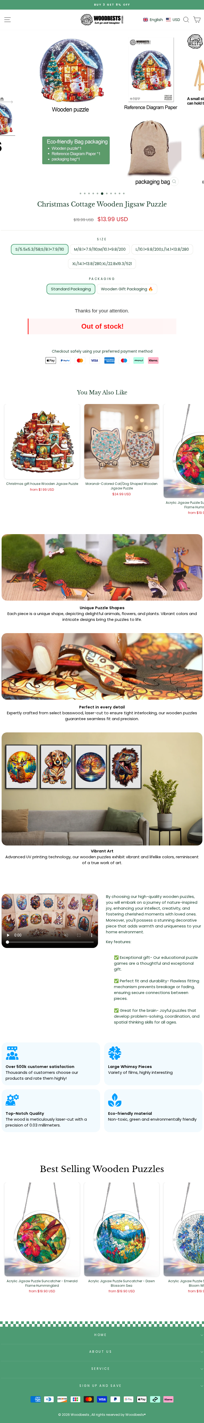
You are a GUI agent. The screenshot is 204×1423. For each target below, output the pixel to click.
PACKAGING (102, 279)
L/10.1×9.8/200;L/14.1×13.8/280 (162, 249)
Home (100, 1335)
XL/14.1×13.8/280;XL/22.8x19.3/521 (102, 263)
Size (102, 239)
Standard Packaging (71, 289)
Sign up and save (100, 1386)
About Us (100, 1352)
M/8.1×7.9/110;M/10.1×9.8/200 (100, 249)
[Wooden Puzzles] (102, 19)
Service (100, 1369)
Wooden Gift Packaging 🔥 (127, 289)
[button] (162, 20)
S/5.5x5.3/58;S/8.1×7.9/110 (39, 249)
